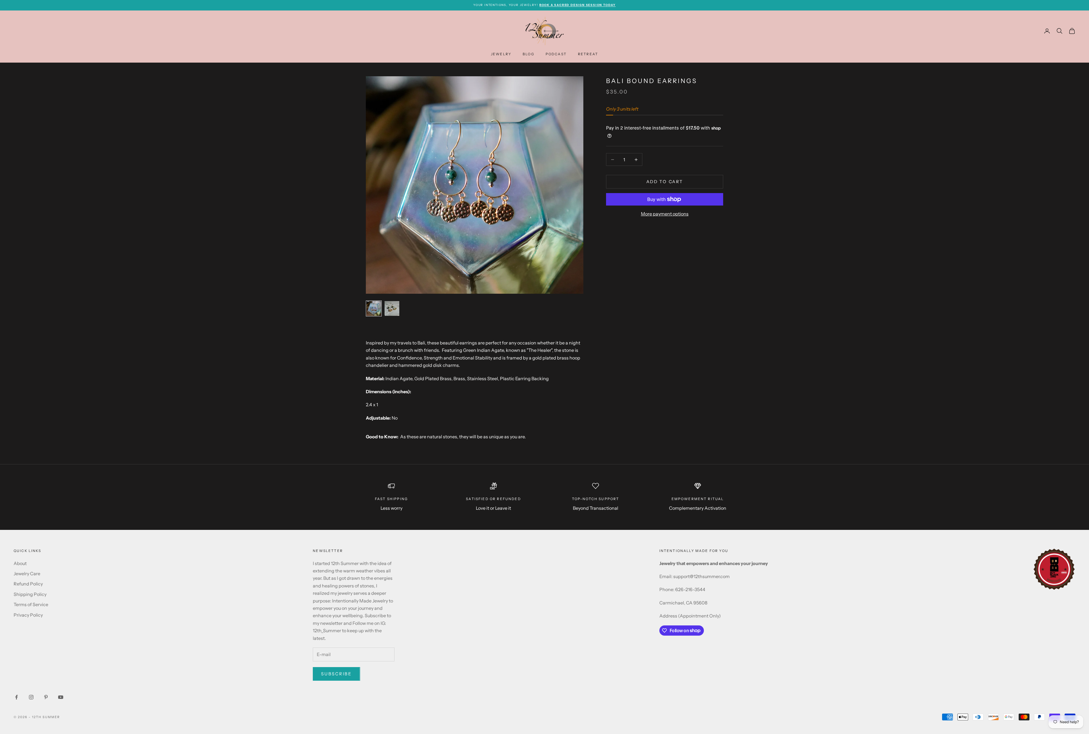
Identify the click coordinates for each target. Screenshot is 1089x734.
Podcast (556, 54)
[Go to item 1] (374, 308)
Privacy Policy (28, 615)
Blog (528, 54)
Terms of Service (31, 604)
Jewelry (501, 54)
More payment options (665, 214)
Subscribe (336, 673)
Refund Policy (28, 584)
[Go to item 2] (392, 308)
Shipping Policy (30, 594)
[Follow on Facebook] (16, 697)
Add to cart (664, 181)
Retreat (588, 54)
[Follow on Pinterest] (46, 697)
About (20, 563)
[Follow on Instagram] (31, 697)
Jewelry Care (27, 573)
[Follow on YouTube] (61, 697)
